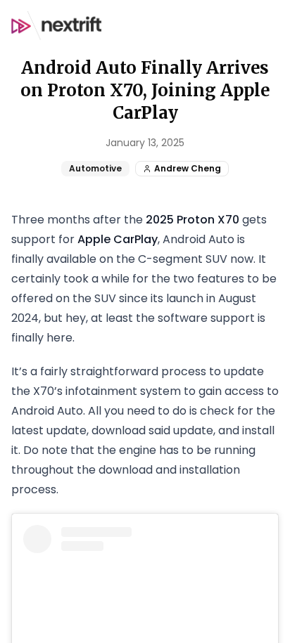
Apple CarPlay (117, 239)
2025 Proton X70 (192, 220)
